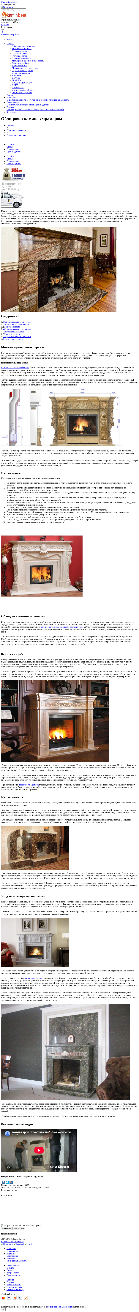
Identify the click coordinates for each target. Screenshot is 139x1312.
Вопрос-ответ (27, 105)
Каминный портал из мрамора (15, 367)
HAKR (15, 85)
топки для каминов (21, 73)
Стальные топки (19, 53)
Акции (10, 95)
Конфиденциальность (59, 100)
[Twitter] (7, 1182)
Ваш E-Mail (6, 1195)
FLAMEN (16, 80)
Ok (3, 1309)
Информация (13, 102)
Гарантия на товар (55, 109)
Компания (11, 97)
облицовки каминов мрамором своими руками (62, 627)
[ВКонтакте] (3, 1182)
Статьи (17, 105)
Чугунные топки (19, 56)
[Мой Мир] (11, 1182)
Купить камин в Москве (12, 1241)
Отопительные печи (21, 58)
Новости (22, 100)
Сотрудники (32, 100)
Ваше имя (6, 1190)
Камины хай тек (19, 65)
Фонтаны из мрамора (22, 92)
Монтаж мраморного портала (17, 322)
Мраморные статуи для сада (25, 68)
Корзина (5, 24)
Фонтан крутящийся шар (23, 90)
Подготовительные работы (16, 324)
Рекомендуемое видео (13, 339)
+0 (2, 32)
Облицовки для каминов (23, 46)
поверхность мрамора (29, 785)
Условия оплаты (22, 109)
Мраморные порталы (21, 48)
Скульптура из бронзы (22, 70)
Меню (9, 39)
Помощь (10, 107)
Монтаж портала (12, 327)
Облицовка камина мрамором (17, 329)
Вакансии (43, 100)
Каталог (10, 43)
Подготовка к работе (14, 332)
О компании (12, 100)
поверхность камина (32, 978)
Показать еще (18, 87)
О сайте (10, 105)
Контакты (11, 112)
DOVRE (16, 78)
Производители (41, 105)
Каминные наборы (20, 63)
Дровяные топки (19, 51)
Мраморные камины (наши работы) (28, 61)
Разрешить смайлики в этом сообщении (22, 1225)
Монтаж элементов (13, 334)
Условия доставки (38, 109)
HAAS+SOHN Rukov (22, 83)
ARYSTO (16, 75)
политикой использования (59, 1307)
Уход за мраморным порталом (17, 336)
